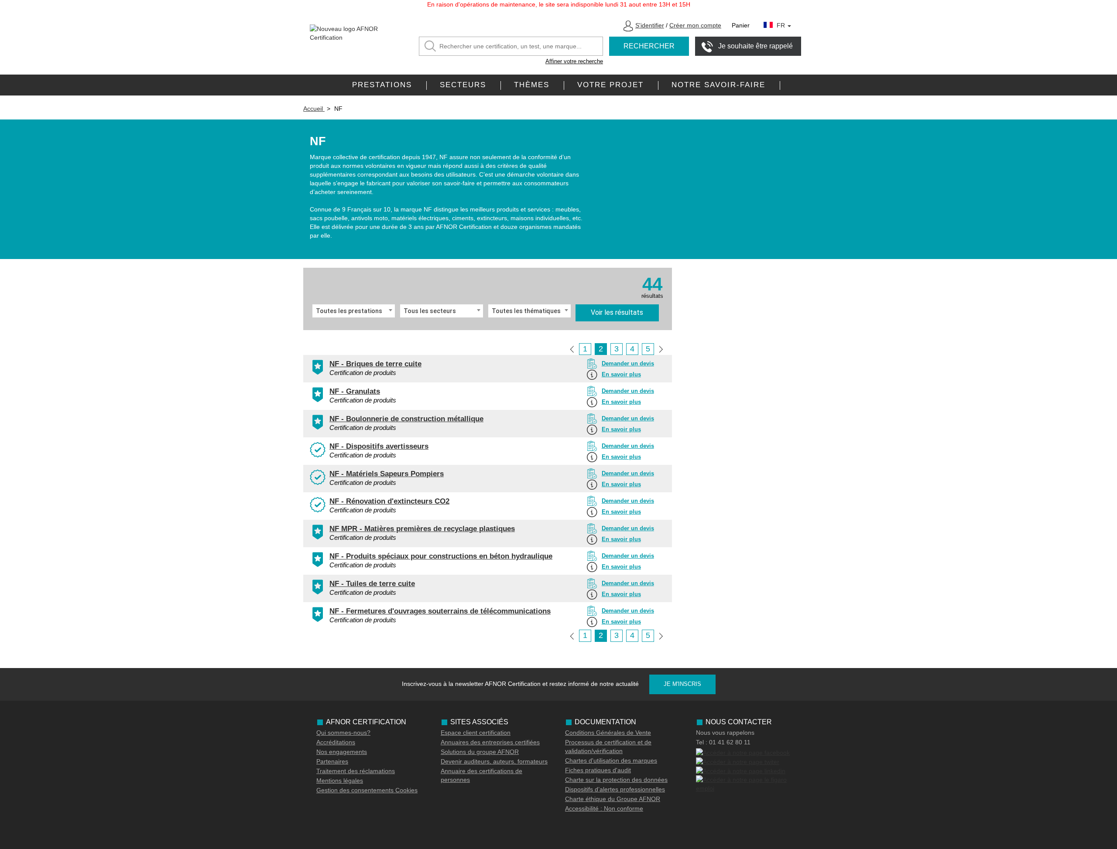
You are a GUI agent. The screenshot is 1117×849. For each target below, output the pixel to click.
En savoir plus (621, 374)
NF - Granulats (354, 391)
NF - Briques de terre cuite (375, 364)
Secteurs (463, 85)
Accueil (314, 108)
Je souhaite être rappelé (755, 46)
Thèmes (531, 85)
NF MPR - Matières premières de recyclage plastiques (422, 529)
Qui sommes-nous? (343, 732)
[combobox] (353, 311)
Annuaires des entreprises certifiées (490, 742)
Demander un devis (628, 363)
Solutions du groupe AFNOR (480, 751)
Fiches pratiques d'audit (598, 770)
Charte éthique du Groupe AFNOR (612, 798)
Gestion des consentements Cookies (367, 790)
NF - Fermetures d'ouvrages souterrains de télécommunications (440, 611)
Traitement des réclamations (355, 770)
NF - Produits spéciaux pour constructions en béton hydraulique (440, 556)
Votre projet (610, 85)
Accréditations (335, 742)
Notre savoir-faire (718, 85)
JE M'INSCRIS (682, 684)
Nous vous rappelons (725, 732)
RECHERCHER (649, 46)
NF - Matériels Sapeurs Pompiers (386, 474)
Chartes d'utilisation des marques (611, 760)
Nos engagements (341, 751)
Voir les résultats (617, 312)
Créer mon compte (695, 25)
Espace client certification (476, 732)
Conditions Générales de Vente (608, 732)
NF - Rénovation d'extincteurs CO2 (389, 501)
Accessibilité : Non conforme (604, 808)
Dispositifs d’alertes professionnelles (615, 789)
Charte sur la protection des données (616, 779)
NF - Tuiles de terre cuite (372, 584)
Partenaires (332, 761)
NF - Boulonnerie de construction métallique (406, 419)
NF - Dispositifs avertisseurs (378, 446)
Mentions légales (339, 780)
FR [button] (782, 25)
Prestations (382, 85)
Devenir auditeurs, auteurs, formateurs (494, 761)
